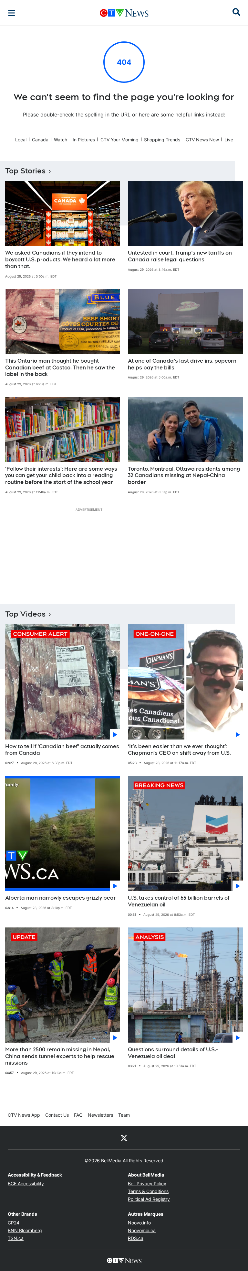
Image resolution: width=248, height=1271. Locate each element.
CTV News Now (202, 139)
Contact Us (57, 1115)
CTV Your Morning (119, 139)
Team (124, 1115)
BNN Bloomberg (25, 1230)
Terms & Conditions (148, 1191)
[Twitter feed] (124, 1138)
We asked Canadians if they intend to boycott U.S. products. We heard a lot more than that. (60, 259)
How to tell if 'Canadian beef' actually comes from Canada (62, 749)
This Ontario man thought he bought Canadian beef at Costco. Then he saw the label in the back (60, 368)
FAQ (78, 1115)
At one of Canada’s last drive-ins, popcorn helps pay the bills (182, 364)
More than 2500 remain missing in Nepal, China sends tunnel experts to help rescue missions (59, 1056)
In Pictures (84, 139)
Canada (40, 139)
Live (228, 139)
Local (20, 139)
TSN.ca (16, 1238)
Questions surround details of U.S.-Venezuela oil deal (173, 1052)
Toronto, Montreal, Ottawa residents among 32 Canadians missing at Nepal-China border (184, 476)
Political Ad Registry (149, 1199)
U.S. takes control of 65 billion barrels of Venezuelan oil (179, 901)
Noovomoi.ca (142, 1230)
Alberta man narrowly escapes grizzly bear (60, 898)
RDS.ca (135, 1238)
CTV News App (24, 1115)
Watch (60, 139)
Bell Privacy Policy (147, 1183)
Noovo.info (139, 1222)
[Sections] (11, 12)
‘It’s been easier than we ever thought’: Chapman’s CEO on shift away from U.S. (179, 749)
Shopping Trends (162, 139)
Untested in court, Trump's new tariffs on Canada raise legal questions (180, 256)
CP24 (13, 1222)
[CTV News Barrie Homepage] (124, 13)
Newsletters (100, 1115)
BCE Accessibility (26, 1183)
